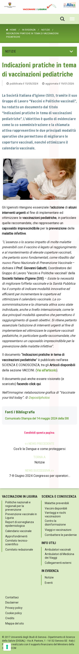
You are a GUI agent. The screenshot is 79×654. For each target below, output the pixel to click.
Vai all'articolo (46, 370)
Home (13, 30)
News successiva (39, 473)
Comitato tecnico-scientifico (16, 542)
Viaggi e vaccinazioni (58, 529)
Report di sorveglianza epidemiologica (19, 523)
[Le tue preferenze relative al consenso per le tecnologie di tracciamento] (7, 647)
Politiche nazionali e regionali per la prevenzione (18, 506)
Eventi (49, 582)
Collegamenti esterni (58, 562)
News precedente (39, 446)
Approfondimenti (16, 536)
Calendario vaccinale (18, 531)
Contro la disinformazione (55, 522)
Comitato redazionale (19, 549)
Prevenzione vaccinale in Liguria (21, 515)
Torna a (39, 459)
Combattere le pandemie (61, 535)
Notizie (45, 30)
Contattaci (12, 597)
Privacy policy (13, 607)
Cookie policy (13, 613)
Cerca (62, 18)
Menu (72, 18)
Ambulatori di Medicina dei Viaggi (59, 555)
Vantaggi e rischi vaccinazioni (55, 514)
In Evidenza (28, 30)
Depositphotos (39, 398)
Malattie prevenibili (57, 503)
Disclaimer (12, 602)
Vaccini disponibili (56, 508)
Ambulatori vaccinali (58, 549)
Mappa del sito (14, 623)
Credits (9, 618)
